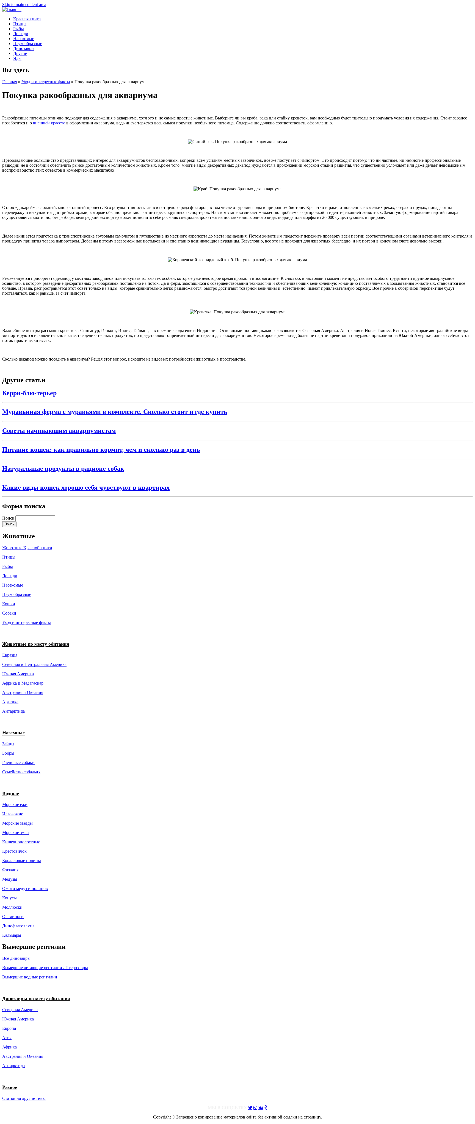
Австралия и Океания (22, 692)
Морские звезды (17, 823)
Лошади (20, 33)
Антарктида (13, 1065)
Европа (9, 1028)
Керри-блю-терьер (29, 393)
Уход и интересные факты (45, 81)
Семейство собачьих (21, 771)
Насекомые (23, 38)
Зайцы (8, 743)
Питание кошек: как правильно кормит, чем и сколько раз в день (101, 449)
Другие (20, 53)
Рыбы (18, 28)
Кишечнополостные (21, 841)
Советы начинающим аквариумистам (59, 430)
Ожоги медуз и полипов (25, 888)
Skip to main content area (24, 4)
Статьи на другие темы (24, 1098)
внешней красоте (49, 123)
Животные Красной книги (27, 547)
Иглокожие (12, 813)
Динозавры (23, 48)
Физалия (10, 870)
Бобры (8, 753)
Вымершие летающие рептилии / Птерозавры (45, 967)
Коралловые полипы (21, 860)
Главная (9, 81)
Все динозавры (16, 958)
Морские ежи (14, 804)
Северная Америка (20, 1009)
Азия (7, 1037)
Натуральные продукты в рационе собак (63, 468)
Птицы (19, 23)
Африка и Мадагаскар (22, 683)
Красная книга (27, 18)
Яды (17, 58)
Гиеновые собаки (18, 762)
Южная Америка (18, 673)
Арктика (10, 701)
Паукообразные (27, 43)
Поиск (8, 518)
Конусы (9, 898)
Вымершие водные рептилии (29, 977)
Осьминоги (13, 916)
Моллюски (12, 907)
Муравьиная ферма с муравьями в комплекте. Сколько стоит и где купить (114, 411)
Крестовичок (14, 851)
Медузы (9, 879)
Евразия (9, 655)
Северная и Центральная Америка (34, 664)
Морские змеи (15, 832)
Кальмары (11, 935)
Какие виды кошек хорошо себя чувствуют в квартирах (86, 487)
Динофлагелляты (18, 926)
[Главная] (11, 9)
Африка (9, 1047)
